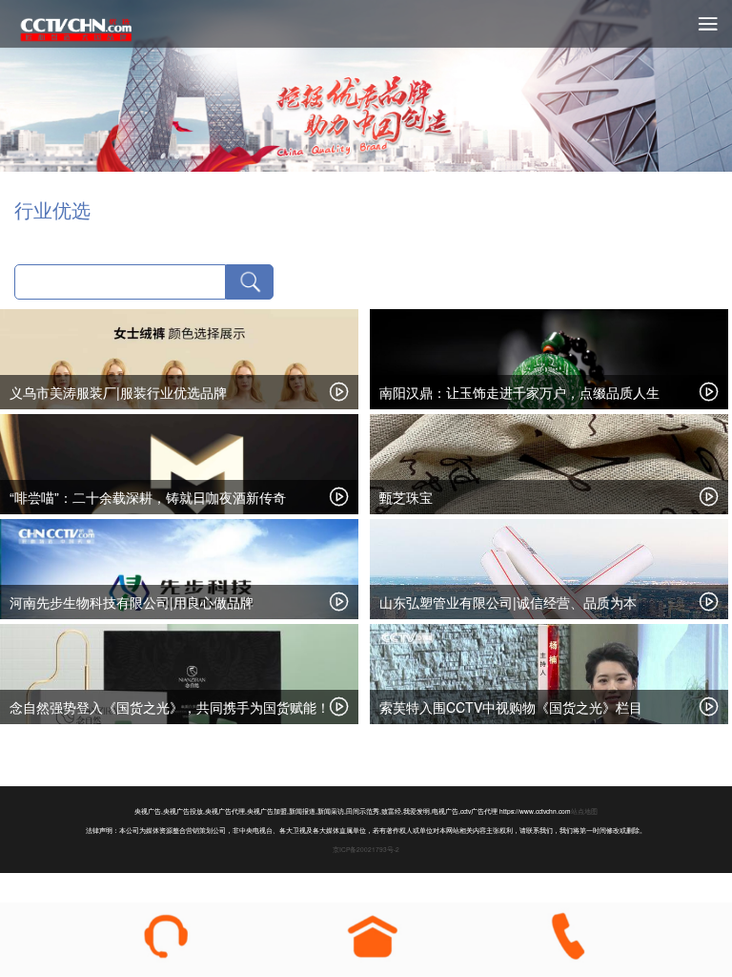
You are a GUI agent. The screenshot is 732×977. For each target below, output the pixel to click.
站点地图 (584, 811)
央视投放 (76, 29)
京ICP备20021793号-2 (366, 849)
